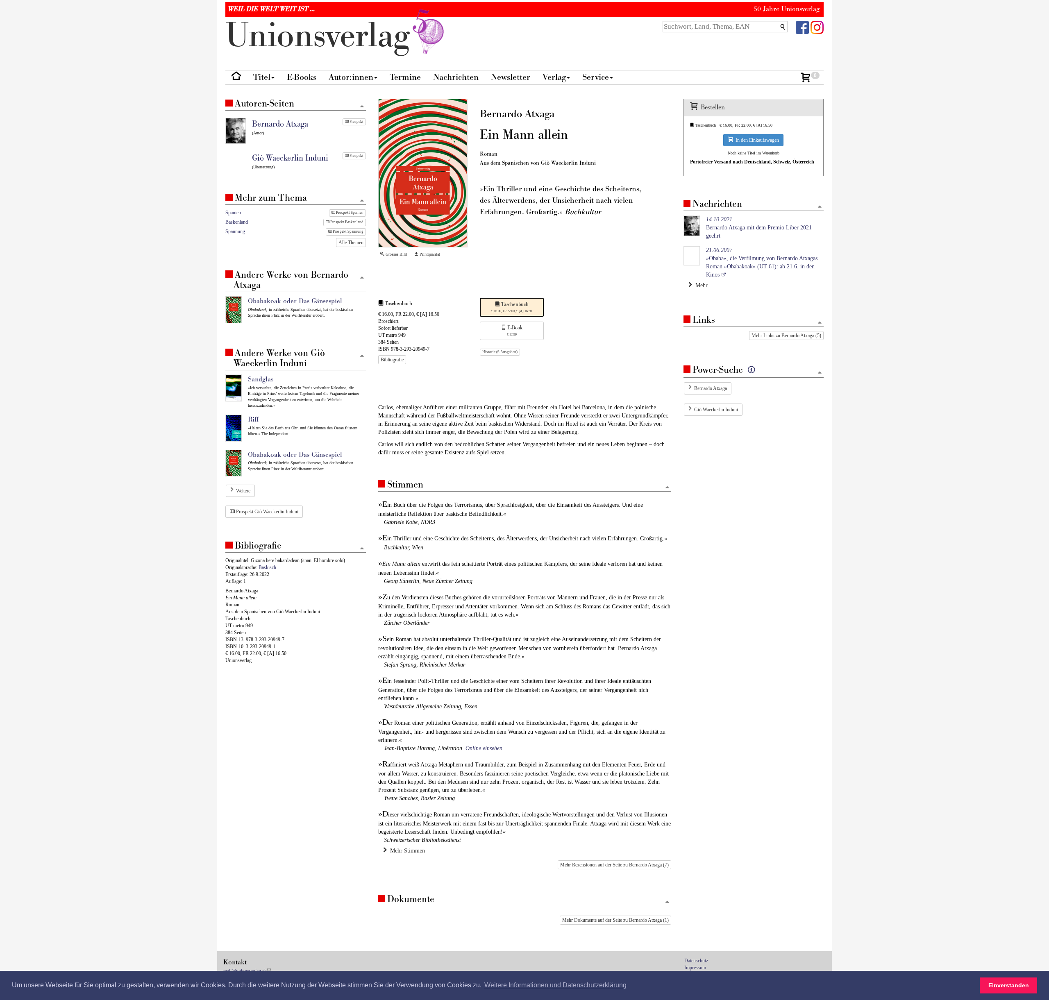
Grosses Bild (395, 254)
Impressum (695, 968)
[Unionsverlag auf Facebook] (802, 27)
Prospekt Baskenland (346, 222)
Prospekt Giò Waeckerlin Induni (266, 512)
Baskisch (267, 567)
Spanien (233, 212)
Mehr (700, 285)
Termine (405, 77)
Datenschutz (696, 961)
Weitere (243, 491)
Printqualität (429, 254)
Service (595, 77)
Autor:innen (351, 77)
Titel (261, 77)
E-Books (301, 77)
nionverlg (322, 36)
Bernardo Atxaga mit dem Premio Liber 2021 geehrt (759, 227)
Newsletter (510, 77)
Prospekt (356, 122)
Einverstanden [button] (1008, 985)
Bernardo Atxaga (710, 388)
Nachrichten (456, 77)
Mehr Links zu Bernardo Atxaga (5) (786, 335)
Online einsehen (483, 748)
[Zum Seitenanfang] (667, 487)
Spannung (235, 231)
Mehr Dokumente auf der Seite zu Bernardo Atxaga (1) (615, 920)
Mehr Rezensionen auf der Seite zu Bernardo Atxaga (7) (614, 865)
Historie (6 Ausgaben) (500, 352)
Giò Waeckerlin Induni (716, 410)
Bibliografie (392, 360)
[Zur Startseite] (236, 77)
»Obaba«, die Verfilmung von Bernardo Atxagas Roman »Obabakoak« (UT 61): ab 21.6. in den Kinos (761, 262)
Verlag (554, 77)
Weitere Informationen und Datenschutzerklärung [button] (555, 985)
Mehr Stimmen (406, 851)
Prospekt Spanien (349, 213)
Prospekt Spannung (347, 231)
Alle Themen (350, 242)
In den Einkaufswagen (756, 140)
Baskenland (236, 222)
